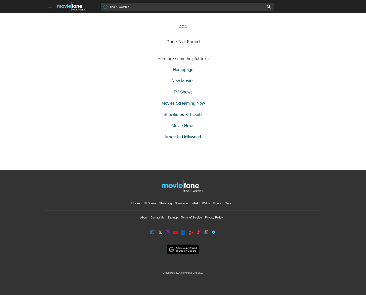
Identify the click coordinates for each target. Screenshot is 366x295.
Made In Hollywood (183, 137)
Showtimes (182, 203)
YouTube (175, 233)
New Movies (183, 80)
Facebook (152, 233)
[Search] (269, 6)
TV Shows (183, 92)
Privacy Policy (214, 217)
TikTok (198, 233)
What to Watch (201, 203)
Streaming (165, 203)
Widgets (213, 233)
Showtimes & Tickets (183, 114)
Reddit (190, 233)
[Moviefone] (73, 6)
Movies (135, 203)
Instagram (168, 233)
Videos (217, 203)
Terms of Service (191, 217)
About (143, 217)
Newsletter (206, 233)
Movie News (183, 125)
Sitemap (173, 217)
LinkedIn (183, 233)
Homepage (183, 69)
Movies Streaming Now (183, 103)
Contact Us (157, 217)
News (228, 203)
